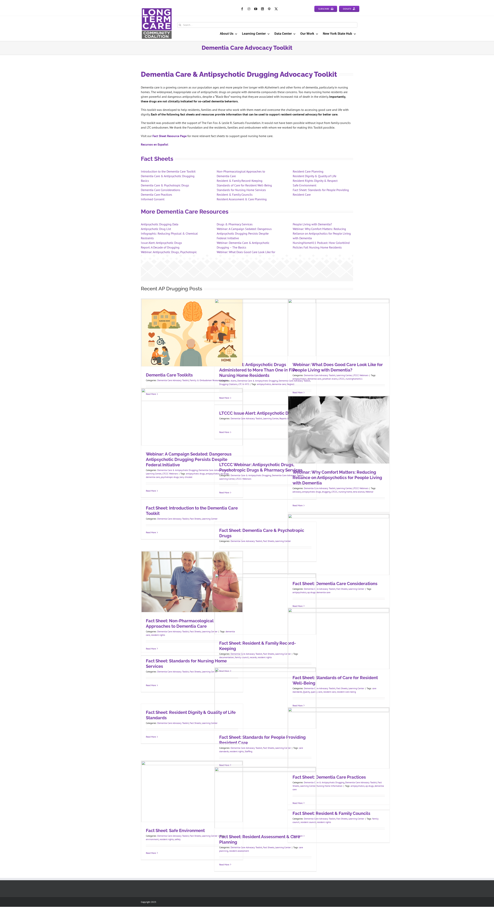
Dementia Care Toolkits (169, 374)
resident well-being (346, 691)
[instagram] (249, 8)
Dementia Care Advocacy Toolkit (173, 380)
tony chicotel (186, 477)
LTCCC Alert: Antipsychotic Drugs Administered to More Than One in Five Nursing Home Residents (258, 370)
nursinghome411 (354, 378)
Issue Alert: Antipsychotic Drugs (161, 243)
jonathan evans (330, 378)
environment (152, 839)
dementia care (279, 384)
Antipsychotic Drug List (156, 229)
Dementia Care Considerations (160, 190)
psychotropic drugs (170, 477)
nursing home (345, 491)
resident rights (158, 634)
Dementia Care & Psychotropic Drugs (165, 185)
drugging (326, 491)
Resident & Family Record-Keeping (239, 181)
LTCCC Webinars (360, 375)
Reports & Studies (288, 418)
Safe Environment (304, 185)
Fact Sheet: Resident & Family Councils (331, 813)
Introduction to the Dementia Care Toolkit (168, 171)
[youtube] (255, 8)
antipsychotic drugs (195, 473)
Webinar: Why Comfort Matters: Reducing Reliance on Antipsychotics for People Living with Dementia (322, 233)
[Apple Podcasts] (269, 8)
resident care (329, 691)
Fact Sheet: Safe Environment (175, 830)
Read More (151, 490)
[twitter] (276, 8)
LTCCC (341, 378)
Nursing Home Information (329, 785)
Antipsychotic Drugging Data (159, 224)
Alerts (233, 380)
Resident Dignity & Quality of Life (314, 176)
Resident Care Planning (308, 171)
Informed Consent (152, 199)
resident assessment (239, 850)
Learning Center (344, 375)
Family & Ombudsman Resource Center (209, 380)
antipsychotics (264, 384)
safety (178, 839)
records (253, 657)
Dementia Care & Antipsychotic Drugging (257, 380)
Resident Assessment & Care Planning (242, 199)
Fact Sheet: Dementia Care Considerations (335, 583)
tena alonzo (359, 491)
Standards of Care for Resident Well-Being (244, 185)
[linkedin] (262, 8)
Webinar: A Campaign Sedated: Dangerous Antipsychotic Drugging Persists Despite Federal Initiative (244, 233)
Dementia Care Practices (156, 194)
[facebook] (242, 8)
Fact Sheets (195, 518)
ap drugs (369, 785)
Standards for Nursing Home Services (241, 190)
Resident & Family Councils (235, 194)
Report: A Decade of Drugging (160, 247)
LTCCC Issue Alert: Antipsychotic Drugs (258, 413)
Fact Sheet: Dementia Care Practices (329, 777)
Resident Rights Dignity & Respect (315, 181)
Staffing (248, 751)
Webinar (369, 491)
